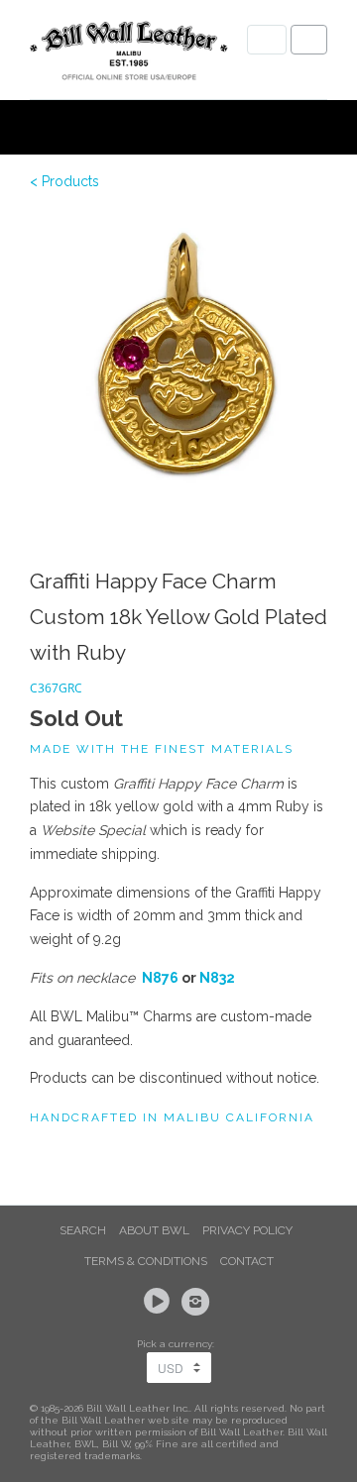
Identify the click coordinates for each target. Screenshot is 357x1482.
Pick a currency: (178, 1343)
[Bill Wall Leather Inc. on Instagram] (198, 1302)
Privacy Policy (247, 1230)
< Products (64, 181)
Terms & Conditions (145, 1261)
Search (83, 1230)
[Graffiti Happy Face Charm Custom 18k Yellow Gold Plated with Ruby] (178, 362)
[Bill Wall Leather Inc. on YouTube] (160, 1302)
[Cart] (309, 39)
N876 (160, 978)
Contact (247, 1261)
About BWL (154, 1230)
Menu (267, 39)
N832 (217, 978)
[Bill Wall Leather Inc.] (129, 54)
